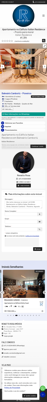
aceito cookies (30, 396)
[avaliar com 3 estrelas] (7, 41)
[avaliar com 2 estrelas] (5, 41)
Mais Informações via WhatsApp (16, 114)
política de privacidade (32, 236)
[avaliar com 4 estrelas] (10, 41)
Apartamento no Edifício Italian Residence (23, 29)
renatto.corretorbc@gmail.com (14, 353)
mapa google (8, 336)
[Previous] (6, 283)
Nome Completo (10, 211)
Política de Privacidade (12, 387)
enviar (39, 249)
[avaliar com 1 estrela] (3, 41)
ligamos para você (10, 349)
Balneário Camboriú (11, 93)
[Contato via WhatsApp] (42, 388)
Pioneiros (26, 93)
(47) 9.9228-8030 (24, 179)
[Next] (41, 283)
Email (7, 219)
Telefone (8, 226)
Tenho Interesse (24, 400)
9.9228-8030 (40, 2)
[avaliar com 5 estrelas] (12, 41)
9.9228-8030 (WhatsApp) (14, 345)
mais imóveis (24, 185)
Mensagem (9, 199)
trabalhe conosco (10, 357)
